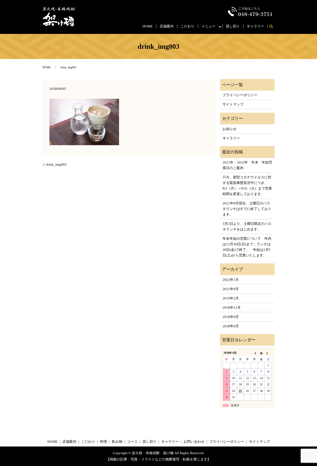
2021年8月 (231, 289)
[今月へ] (261, 353)
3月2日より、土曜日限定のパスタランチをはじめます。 (247, 226)
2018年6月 (231, 326)
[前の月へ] (254, 353)
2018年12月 (232, 307)
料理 (103, 441)
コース (132, 441)
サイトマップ (233, 104)
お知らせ (229, 129)
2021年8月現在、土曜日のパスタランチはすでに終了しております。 (247, 208)
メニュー (208, 26)
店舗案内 (167, 26)
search (273, 27)
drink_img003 (56, 164)
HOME (147, 26)
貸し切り (233, 26)
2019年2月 (231, 298)
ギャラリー (255, 26)
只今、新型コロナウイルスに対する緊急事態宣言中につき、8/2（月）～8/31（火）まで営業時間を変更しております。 (247, 185)
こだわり (187, 26)
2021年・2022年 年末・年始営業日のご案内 (247, 165)
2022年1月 (231, 280)
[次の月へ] (268, 353)
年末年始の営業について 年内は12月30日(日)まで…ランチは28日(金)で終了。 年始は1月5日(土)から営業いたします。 (247, 247)
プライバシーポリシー (240, 95)
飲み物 (117, 441)
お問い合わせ (194, 441)
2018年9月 (231, 317)
